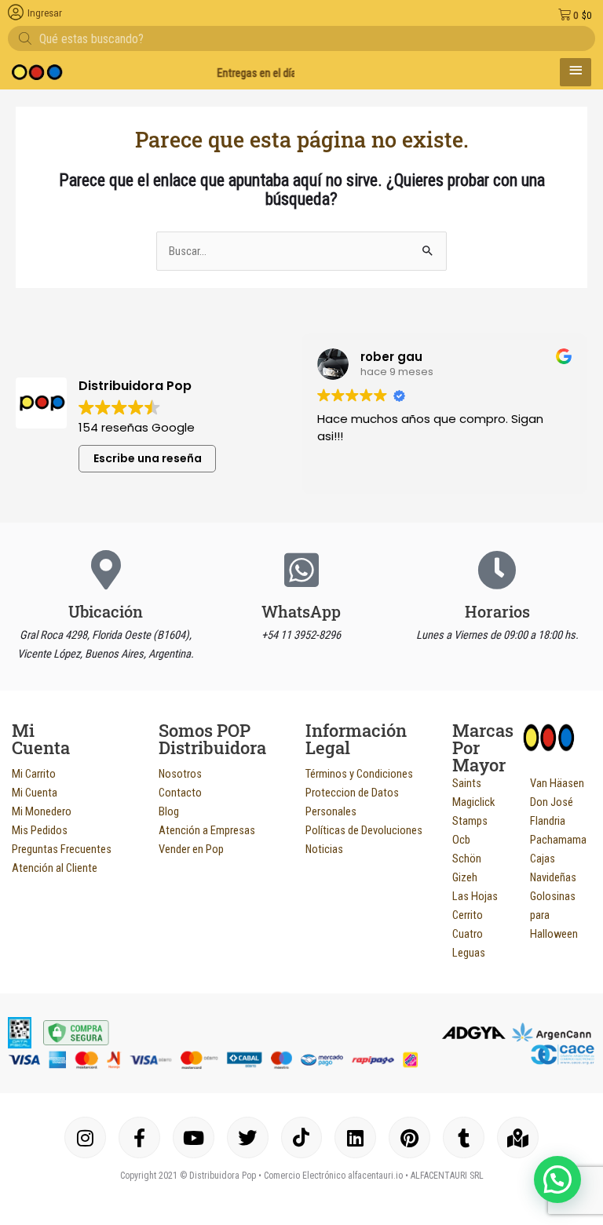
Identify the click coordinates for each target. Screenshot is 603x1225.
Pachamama (558, 840)
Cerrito (467, 915)
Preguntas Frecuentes (61, 849)
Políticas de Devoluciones (363, 830)
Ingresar (44, 13)
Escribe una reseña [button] (147, 458)
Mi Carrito (34, 774)
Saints (466, 783)
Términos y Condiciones (359, 774)
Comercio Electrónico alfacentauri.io (333, 1175)
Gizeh (464, 877)
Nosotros (180, 774)
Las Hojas (475, 896)
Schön (466, 858)
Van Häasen (557, 783)
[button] (557, 1179)
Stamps (470, 821)
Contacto (180, 793)
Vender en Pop (191, 849)
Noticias (324, 849)
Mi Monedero (41, 811)
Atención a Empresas (207, 830)
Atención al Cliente (54, 868)
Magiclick (473, 802)
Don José (551, 802)
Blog (169, 811)
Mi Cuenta (34, 793)
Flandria (547, 821)
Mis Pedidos (40, 830)
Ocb (461, 840)
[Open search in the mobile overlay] (301, 38)
